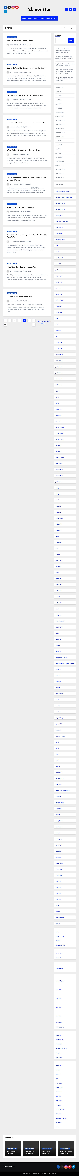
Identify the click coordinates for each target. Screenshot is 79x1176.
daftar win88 (59, 300)
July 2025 (58, 141)
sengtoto (58, 857)
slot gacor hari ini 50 (61, 1048)
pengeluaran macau (61, 657)
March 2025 (58, 157)
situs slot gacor (59, 621)
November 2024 (60, 173)
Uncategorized (11, 37)
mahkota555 (59, 518)
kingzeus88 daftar (60, 1118)
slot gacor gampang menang (63, 197)
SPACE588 (58, 1044)
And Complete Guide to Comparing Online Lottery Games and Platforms (63, 50)
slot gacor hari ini (60, 203)
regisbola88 (58, 1065)
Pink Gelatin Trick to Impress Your (22, 267)
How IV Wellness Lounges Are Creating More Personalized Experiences (64, 78)
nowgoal (57, 645)
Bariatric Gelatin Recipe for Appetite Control (27, 68)
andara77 (58, 506)
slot (56, 336)
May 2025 (58, 149)
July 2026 (58, 91)
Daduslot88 (58, 953)
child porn (58, 1114)
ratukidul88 (58, 851)
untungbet (58, 312)
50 (5, 325)
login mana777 (59, 1027)
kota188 (57, 815)
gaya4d (57, 924)
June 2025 (58, 145)
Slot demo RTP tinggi (61, 221)
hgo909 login (59, 693)
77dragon (58, 330)
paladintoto (58, 772)
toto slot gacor (59, 936)
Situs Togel (58, 276)
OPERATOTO (59, 627)
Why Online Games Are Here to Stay (23, 150)
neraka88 (58, 845)
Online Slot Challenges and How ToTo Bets (26, 123)
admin (11, 44)
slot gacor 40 (59, 1039)
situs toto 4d (59, 227)
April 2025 (58, 153)
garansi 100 (58, 1057)
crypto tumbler (59, 457)
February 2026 (59, 112)
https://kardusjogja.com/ (62, 790)
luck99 (57, 754)
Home (24, 18)
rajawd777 (58, 639)
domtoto (57, 687)
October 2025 (59, 128)
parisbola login (59, 968)
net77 (57, 397)
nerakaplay (58, 839)
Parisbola (58, 1035)
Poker (42, 18)
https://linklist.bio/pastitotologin (64, 663)
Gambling (49, 18)
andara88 (58, 542)
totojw (57, 633)
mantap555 (58, 233)
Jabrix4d (58, 264)
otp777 (57, 905)
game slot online (60, 239)
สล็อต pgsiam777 (60, 917)
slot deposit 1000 (60, 945)
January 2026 (59, 116)
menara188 (58, 808)
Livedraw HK (59, 258)
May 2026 (58, 100)
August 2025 (59, 136)
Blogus (44, 1173)
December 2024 (60, 169)
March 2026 (59, 108)
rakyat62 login (59, 718)
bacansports (59, 215)
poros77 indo (59, 863)
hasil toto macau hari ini (62, 191)
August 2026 (59, 87)
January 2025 (59, 165)
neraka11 (57, 833)
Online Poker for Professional (20, 297)
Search (58, 35)
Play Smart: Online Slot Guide (20, 208)
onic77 (57, 760)
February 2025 (59, 161)
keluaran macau (60, 736)
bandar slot (58, 409)
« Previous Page (41, 321)
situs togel (58, 1083)
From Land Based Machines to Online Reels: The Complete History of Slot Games (64, 71)
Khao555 (57, 911)
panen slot (58, 306)
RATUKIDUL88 (59, 802)
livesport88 (58, 282)
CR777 (57, 1078)
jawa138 (57, 288)
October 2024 (59, 177)
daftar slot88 (59, 439)
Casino (30, 18)
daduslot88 (58, 463)
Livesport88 (58, 869)
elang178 (58, 1105)
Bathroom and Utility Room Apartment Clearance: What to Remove (64, 58)
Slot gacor (58, 385)
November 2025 (60, 124)
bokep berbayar (59, 1109)
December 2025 (60, 120)
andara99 (58, 524)
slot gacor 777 (59, 778)
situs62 (57, 554)
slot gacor (58, 445)
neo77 (57, 500)
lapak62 (57, 675)
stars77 (57, 391)
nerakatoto (58, 827)
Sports (36, 18)
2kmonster (39, 9)
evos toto (58, 881)
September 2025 (60, 132)
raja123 (57, 536)
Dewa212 (58, 651)
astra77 (57, 766)
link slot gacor (59, 433)
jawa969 (58, 669)
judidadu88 (58, 270)
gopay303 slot (59, 821)
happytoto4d (59, 354)
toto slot (57, 1070)
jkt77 (56, 324)
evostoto (58, 712)
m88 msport (58, 1087)
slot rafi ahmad (59, 427)
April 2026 (58, 104)
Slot (55, 18)
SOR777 (57, 941)
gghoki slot (58, 724)
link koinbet (58, 1022)
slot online (58, 1122)
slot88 (57, 252)
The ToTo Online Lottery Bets (20, 41)
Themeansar (51, 1173)
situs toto (58, 379)
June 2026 (58, 96)
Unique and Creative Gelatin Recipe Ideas (25, 95)
